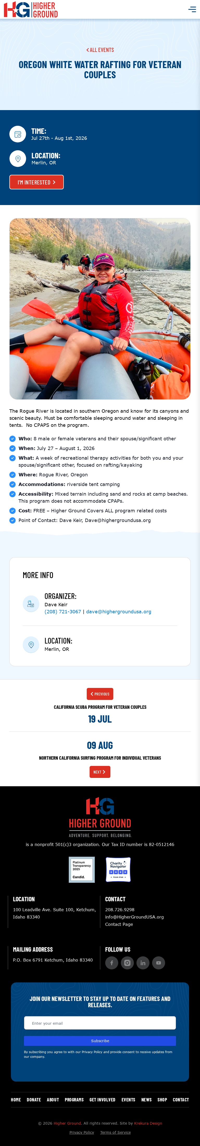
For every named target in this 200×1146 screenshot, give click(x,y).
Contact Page (119, 924)
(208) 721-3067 (63, 611)
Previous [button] (102, 693)
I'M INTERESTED (34, 182)
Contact (181, 1099)
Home (16, 1099)
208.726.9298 (119, 909)
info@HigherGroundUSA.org (134, 916)
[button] (111, 962)
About (53, 1099)
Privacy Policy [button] (92, 1052)
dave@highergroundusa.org (118, 611)
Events (128, 1099)
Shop (162, 1099)
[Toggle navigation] (192, 9)
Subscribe (100, 1041)
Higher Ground (67, 1123)
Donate (34, 1099)
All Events (101, 49)
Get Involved (102, 1099)
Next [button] (97, 771)
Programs (74, 1099)
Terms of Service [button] (115, 1132)
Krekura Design (148, 1123)
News (146, 1099)
